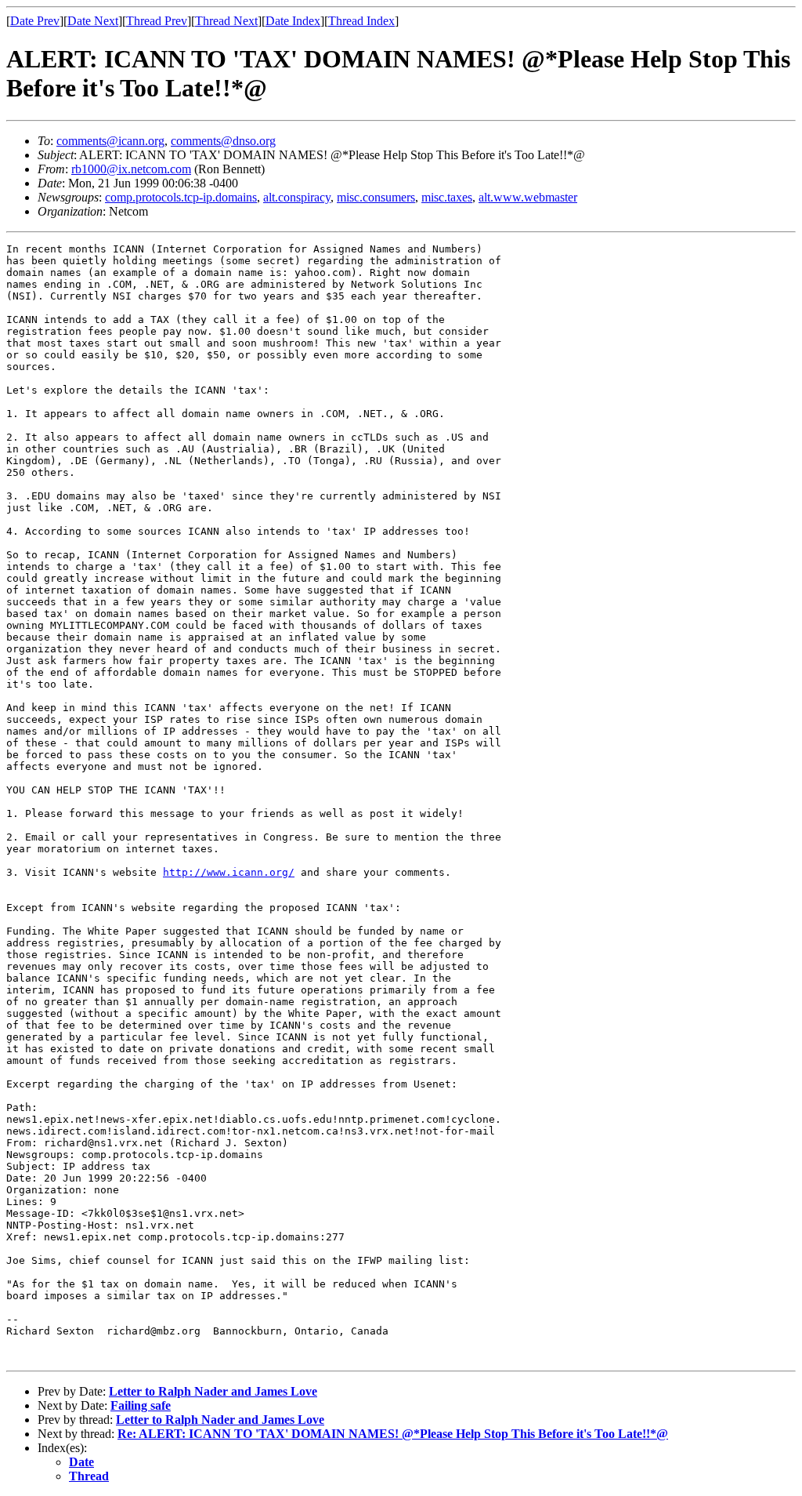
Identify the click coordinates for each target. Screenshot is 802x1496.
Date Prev (35, 20)
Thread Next (226, 20)
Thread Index (361, 20)
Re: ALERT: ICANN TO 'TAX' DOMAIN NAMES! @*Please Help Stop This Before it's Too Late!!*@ (392, 1433)
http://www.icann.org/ (228, 872)
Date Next (92, 20)
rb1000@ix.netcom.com (131, 169)
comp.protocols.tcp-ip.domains (181, 197)
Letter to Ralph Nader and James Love (213, 1391)
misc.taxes (446, 197)
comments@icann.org (110, 140)
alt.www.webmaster (528, 197)
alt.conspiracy (297, 197)
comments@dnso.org (223, 140)
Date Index (293, 20)
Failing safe (140, 1405)
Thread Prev (156, 20)
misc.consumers (376, 197)
